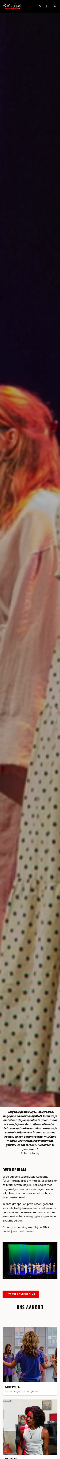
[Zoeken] (40, 6)
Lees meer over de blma (20, 1294)
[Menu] (54, 6)
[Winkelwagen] (47, 6)
